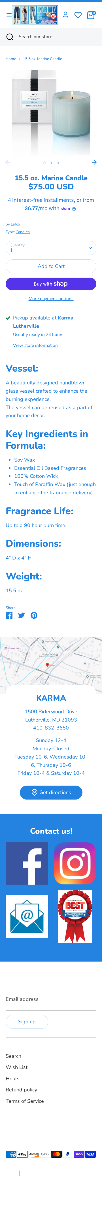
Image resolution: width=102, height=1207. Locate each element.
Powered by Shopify (67, 1191)
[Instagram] (18, 1124)
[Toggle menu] (6, 15)
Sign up (27, 1021)
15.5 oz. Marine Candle (42, 59)
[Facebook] (9, 1124)
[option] (51, 111)
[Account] (65, 13)
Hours (13, 1078)
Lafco (15, 224)
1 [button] (44, 162)
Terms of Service (25, 1101)
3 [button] (58, 163)
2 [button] (51, 163)
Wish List (16, 1067)
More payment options (51, 299)
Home (11, 59)
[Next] (94, 162)
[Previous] (7, 162)
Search (13, 1056)
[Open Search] (9, 37)
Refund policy (21, 1089)
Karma (43, 1191)
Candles (23, 232)
